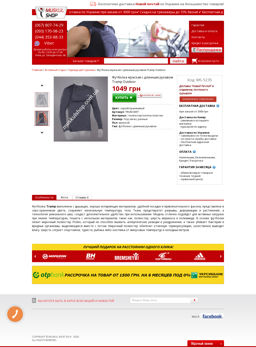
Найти (178, 60)
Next (221, 256)
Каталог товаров (85, 61)
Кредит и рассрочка (204, 43)
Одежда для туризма (81, 70)
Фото (64, 197)
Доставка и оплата (204, 31)
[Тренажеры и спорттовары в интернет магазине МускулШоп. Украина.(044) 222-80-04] (51, 12)
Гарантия (197, 25)
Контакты (198, 37)
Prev (35, 256)
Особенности (44, 197)
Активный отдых (55, 70)
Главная (37, 70)
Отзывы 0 (82, 197)
